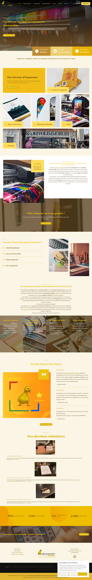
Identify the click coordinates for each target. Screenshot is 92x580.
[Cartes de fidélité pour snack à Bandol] (45, 447)
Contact (66, 3)
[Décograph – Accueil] (7, 3)
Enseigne (60, 3)
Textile (54, 3)
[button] (46, 424)
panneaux (60, 325)
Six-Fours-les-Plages (59, 167)
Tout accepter (82, 574)
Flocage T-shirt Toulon (39, 577)
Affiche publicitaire (46, 3)
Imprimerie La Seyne (28, 577)
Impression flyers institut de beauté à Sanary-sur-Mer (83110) (19, 477)
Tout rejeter (73, 574)
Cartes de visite (7, 323)
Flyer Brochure (37, 3)
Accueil (19, 3)
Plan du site (53, 575)
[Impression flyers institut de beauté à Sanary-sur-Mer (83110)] (45, 469)
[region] (73, 568)
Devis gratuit (86, 3)
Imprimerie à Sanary (49, 577)
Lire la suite (16, 459)
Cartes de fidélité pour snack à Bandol (14, 456)
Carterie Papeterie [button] (14, 567)
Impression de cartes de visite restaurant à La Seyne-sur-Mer (19, 499)
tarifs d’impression (25, 309)
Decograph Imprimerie (11, 481)
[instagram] (74, 557)
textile (74, 330)
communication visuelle (13, 18)
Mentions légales (45, 575)
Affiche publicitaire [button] (33, 567)
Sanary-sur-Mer (77, 480)
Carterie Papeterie (27, 3)
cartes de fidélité (11, 458)
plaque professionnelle (72, 373)
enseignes (60, 293)
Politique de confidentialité (34, 575)
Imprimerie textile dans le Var (62, 577)
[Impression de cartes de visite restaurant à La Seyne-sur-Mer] (45, 491)
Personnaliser (64, 574)
